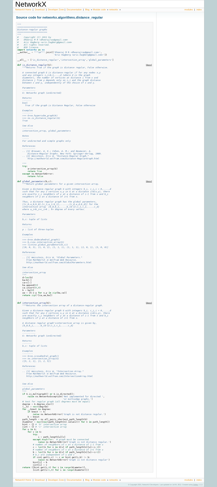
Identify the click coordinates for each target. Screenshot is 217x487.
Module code (99, 9)
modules (188, 9)
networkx (113, 9)
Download (40, 9)
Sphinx (195, 485)
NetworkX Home (23, 9)
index (199, 9)
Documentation (74, 9)
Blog (87, 9)
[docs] (149, 65)
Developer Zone (56, 9)
